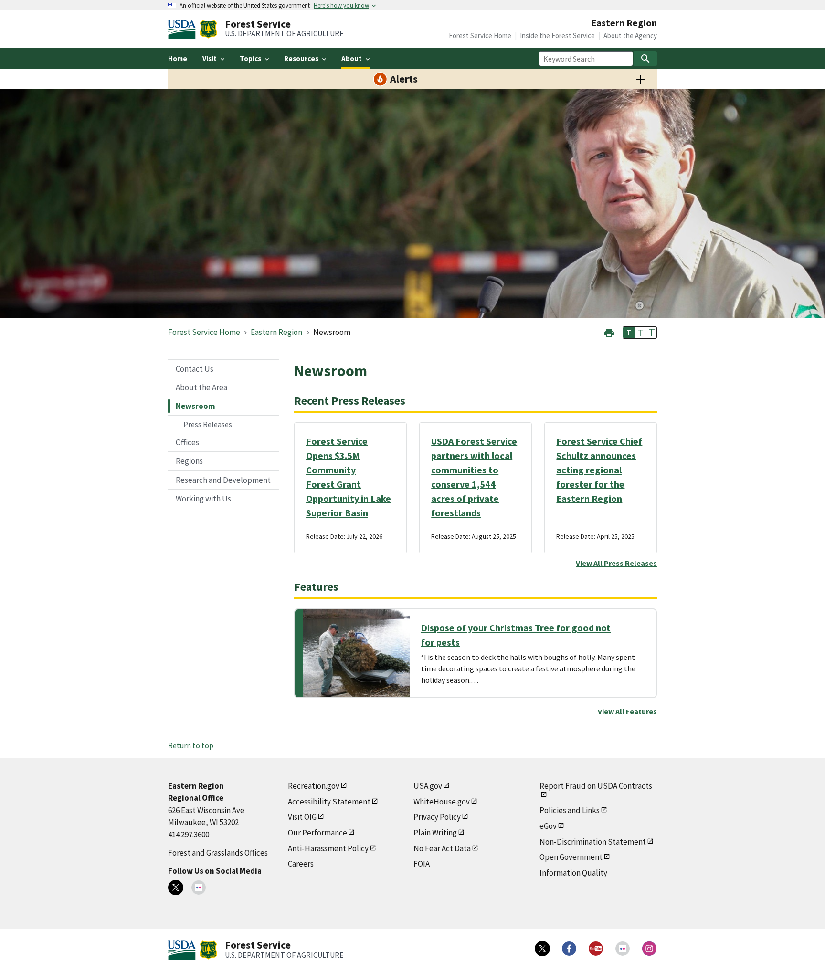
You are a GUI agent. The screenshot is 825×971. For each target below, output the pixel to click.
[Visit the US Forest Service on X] (542, 948)
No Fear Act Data (442, 848)
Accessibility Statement (329, 801)
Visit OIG (302, 817)
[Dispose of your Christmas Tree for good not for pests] (356, 653)
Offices (187, 442)
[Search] (645, 58)
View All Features (627, 711)
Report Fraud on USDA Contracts (595, 786)
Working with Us (203, 498)
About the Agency (630, 35)
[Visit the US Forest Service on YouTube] (595, 948)
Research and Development (223, 480)
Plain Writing (435, 832)
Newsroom (195, 406)
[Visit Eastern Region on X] (175, 887)
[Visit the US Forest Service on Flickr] (622, 948)
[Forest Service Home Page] (208, 29)
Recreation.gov (313, 786)
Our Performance (317, 832)
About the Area (201, 387)
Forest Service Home (480, 35)
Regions (189, 461)
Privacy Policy (437, 817)
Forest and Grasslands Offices (218, 852)
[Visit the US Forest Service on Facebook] (569, 948)
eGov (548, 826)
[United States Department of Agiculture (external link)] (184, 29)
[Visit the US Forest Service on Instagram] (649, 948)
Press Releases (207, 424)
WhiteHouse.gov (441, 801)
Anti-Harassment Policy (328, 848)
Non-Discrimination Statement (592, 841)
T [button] (628, 332)
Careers (301, 863)
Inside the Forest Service (557, 35)
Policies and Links (569, 810)
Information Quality (573, 872)
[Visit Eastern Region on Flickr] (198, 887)
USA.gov (427, 786)
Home (177, 58)
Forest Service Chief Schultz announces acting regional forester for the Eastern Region (599, 469)
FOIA (421, 863)
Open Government (571, 857)
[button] (609, 332)
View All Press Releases (616, 563)
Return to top (190, 745)
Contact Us (194, 369)
